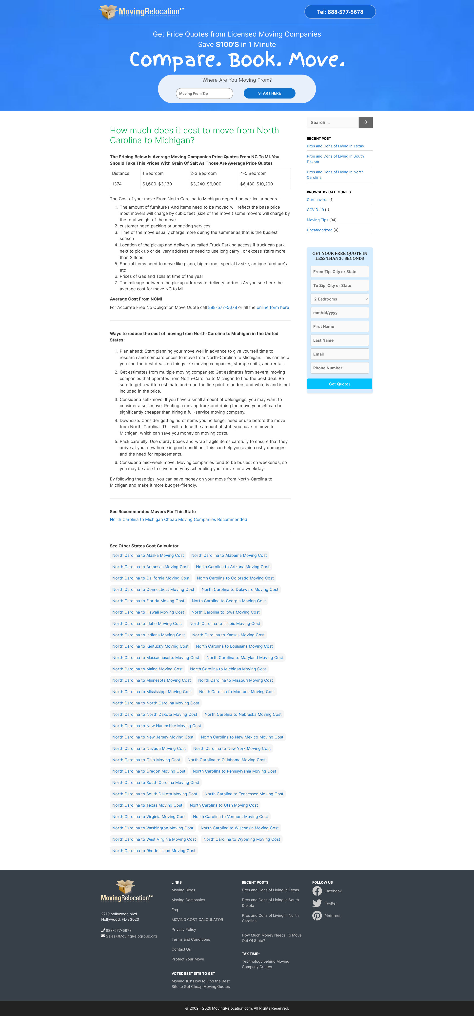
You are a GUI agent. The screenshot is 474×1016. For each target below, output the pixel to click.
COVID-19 (315, 209)
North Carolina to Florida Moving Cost (148, 600)
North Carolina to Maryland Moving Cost (245, 657)
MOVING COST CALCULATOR (197, 919)
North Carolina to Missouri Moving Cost (235, 680)
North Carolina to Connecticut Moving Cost (153, 589)
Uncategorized (320, 230)
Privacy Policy (184, 929)
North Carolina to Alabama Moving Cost (229, 555)
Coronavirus (317, 199)
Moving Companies (188, 899)
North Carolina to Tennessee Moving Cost (244, 793)
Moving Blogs (183, 890)
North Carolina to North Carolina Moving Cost (155, 702)
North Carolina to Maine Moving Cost (147, 668)
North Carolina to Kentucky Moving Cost (150, 646)
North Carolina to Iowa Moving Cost (226, 612)
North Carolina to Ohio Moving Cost (146, 759)
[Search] (366, 123)
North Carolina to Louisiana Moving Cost (234, 646)
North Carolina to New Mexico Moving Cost (242, 737)
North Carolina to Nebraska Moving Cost (243, 714)
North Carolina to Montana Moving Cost (237, 691)
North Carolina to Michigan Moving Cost (228, 668)
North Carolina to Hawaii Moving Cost (148, 612)
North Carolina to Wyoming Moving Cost (241, 839)
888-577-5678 (222, 307)
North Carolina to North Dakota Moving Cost (154, 714)
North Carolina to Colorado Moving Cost (235, 578)
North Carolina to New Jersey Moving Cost (153, 737)
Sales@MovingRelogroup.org (131, 936)
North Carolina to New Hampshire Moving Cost (156, 725)
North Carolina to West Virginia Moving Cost (154, 839)
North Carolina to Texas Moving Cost (147, 805)
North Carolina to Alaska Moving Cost (148, 555)
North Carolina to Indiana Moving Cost (148, 634)
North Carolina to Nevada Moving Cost (149, 748)
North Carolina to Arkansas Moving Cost (150, 566)
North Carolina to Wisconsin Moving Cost (240, 827)
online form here (273, 307)
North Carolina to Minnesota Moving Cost (151, 680)
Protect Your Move (188, 959)
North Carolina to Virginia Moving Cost (149, 816)
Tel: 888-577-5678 (340, 11)
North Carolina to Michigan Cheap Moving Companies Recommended (178, 519)
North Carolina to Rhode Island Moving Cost (154, 850)
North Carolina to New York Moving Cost (232, 748)
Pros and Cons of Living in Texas (335, 146)
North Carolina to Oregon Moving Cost (148, 771)
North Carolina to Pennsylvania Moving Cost (234, 771)
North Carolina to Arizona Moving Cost (233, 566)
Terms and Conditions (191, 939)
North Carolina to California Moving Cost (151, 578)
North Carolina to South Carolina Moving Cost (155, 782)
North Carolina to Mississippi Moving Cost (152, 691)
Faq (175, 909)
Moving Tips (317, 220)
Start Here (269, 93)
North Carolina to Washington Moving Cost (152, 827)
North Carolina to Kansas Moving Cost (228, 634)
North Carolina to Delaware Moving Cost (240, 589)
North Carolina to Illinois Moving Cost (224, 623)
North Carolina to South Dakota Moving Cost (154, 793)
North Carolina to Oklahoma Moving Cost (227, 759)
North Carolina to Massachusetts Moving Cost (155, 657)
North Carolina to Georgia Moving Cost (229, 600)
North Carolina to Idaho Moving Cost (147, 623)
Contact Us (181, 949)
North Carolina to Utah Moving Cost (224, 805)
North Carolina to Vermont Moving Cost (230, 816)
